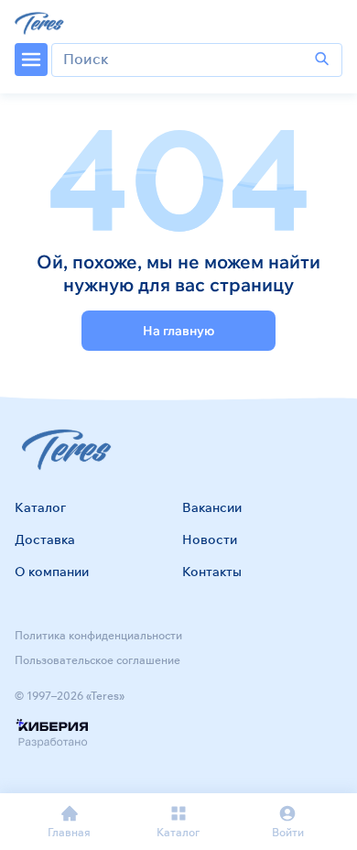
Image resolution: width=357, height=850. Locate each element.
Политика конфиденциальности (98, 635)
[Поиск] (322, 60)
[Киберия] (52, 734)
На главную (178, 330)
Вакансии (212, 507)
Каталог (40, 507)
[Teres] (40, 22)
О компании (52, 571)
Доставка (45, 539)
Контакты (212, 571)
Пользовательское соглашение (97, 660)
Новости (209, 539)
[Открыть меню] (31, 59)
